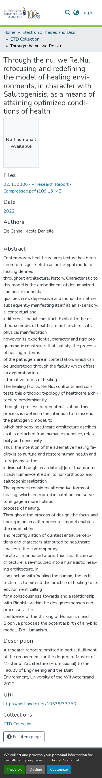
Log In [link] (87, 13)
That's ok (14, 769)
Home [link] (9, 32)
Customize (59, 769)
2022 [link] (9, 211)
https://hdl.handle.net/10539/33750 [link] (39, 704)
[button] (31, 13)
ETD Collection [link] (24, 39)
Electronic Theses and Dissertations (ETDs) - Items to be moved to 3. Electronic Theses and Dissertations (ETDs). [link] (50, 32)
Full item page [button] (26, 737)
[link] (51, 187)
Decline (35, 769)
